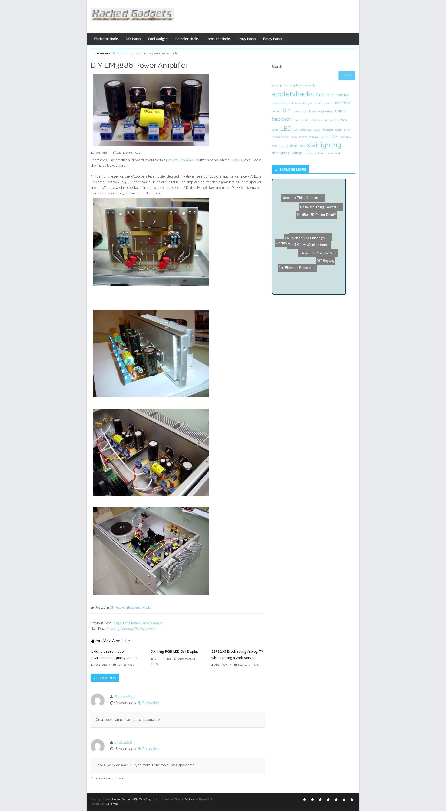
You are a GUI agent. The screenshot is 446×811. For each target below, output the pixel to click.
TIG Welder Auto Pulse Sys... (317, 234)
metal (338, 129)
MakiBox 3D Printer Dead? (314, 192)
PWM (334, 136)
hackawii (282, 119)
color (329, 103)
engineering (325, 111)
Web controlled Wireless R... (304, 205)
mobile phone (280, 136)
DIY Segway (298, 283)
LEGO (316, 129)
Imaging (314, 120)
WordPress (111, 803)
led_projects (302, 129)
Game (340, 111)
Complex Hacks (187, 39)
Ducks (312, 111)
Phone (303, 136)
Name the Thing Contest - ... (314, 240)
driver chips (300, 111)
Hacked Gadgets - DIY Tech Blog (131, 799)
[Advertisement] (268, 15)
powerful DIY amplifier (182, 160)
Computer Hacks (218, 39)
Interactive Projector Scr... (302, 223)
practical (314, 136)
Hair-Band (301, 120)
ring (282, 146)
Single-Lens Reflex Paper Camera (137, 623)
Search (277, 67)
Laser (275, 129)
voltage (297, 153)
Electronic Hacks (106, 39)
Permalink (150, 703)
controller (343, 103)
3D (273, 85)
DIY (287, 110)
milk (347, 129)
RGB (274, 146)
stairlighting (324, 145)
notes (294, 136)
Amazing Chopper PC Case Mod (130, 629)
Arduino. (325, 95)
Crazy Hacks (247, 39)
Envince (189, 799)
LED (286, 128)
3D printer (282, 85)
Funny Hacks (272, 39)
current (276, 111)
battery (342, 95)
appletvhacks (293, 94)
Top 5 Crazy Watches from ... (309, 201)
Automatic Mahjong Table (298, 271)
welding (320, 153)
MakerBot (327, 129)
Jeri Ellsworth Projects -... (304, 262)
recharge (345, 136)
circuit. (318, 103)
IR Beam (341, 120)
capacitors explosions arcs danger (292, 103)
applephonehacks (303, 85)
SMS (302, 146)
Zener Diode (334, 153)
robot (292, 145)
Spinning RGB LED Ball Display (175, 651)
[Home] (114, 53)
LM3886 (236, 160)
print (324, 136)
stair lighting (281, 153)
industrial (327, 120)
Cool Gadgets (158, 39)
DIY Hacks (133, 39)
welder (309, 153)
